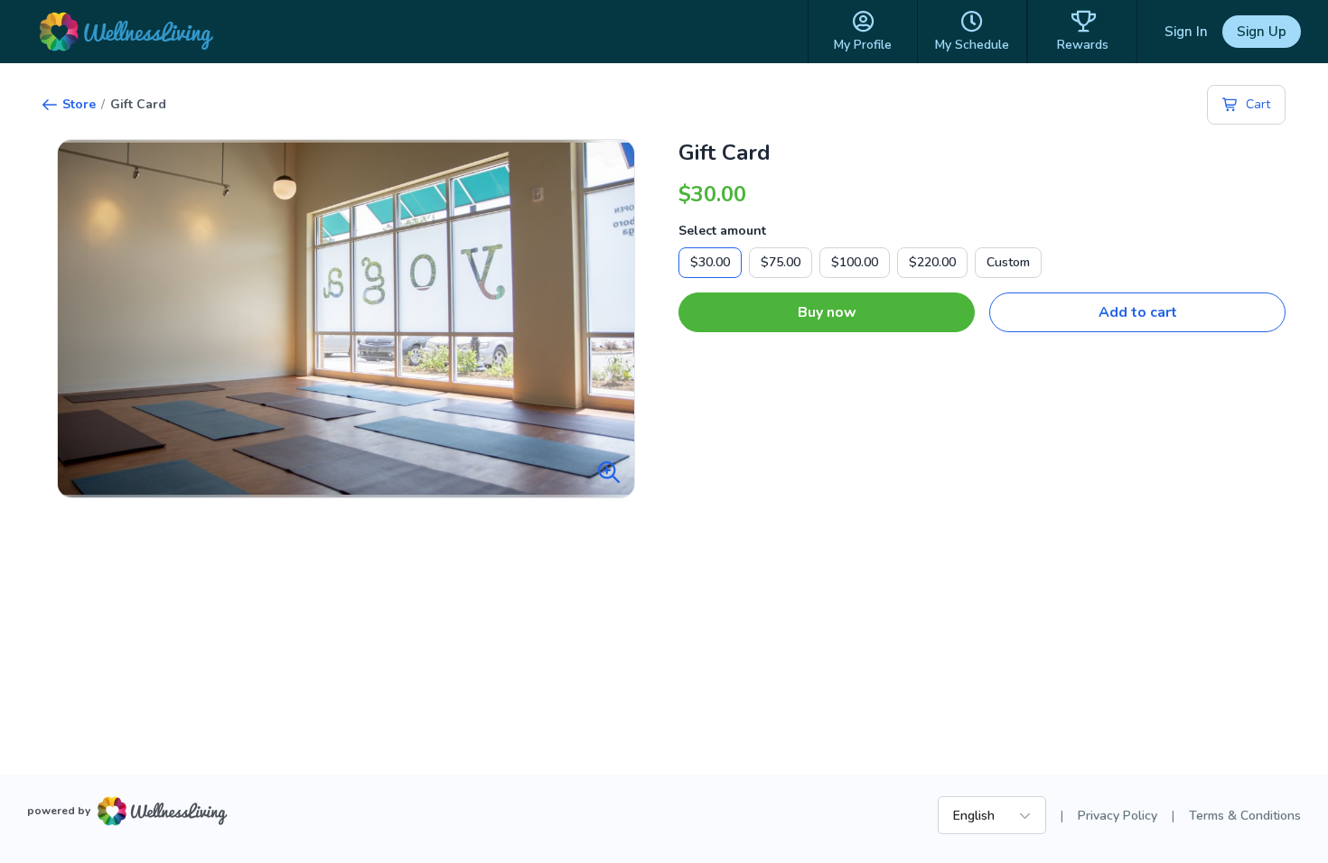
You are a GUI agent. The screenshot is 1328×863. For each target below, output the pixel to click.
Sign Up (1261, 32)
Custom (1008, 262)
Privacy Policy (1117, 815)
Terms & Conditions (1245, 815)
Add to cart (1138, 312)
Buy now (827, 312)
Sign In (1186, 32)
